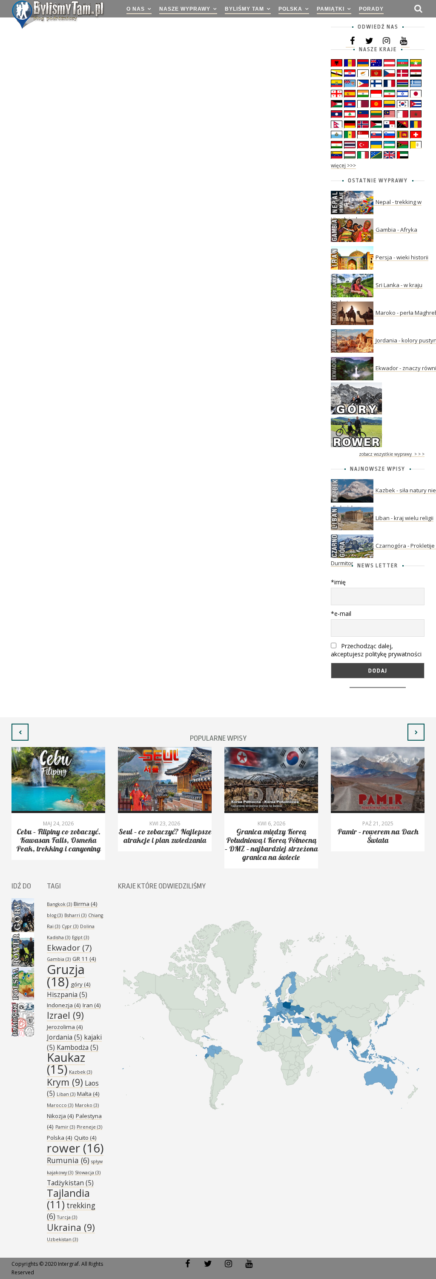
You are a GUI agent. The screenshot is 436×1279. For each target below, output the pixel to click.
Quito (85, 1137)
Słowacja (87, 1173)
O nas (135, 9)
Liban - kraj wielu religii (404, 518)
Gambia (59, 959)
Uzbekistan (62, 1239)
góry (81, 984)
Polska (290, 9)
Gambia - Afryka (396, 229)
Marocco (60, 1105)
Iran (92, 1005)
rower (75, 1148)
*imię (338, 582)
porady (371, 9)
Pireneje (89, 1127)
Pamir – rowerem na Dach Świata (378, 836)
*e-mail (341, 613)
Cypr (70, 926)
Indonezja (64, 1005)
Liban (66, 1094)
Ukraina (71, 1227)
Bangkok (59, 904)
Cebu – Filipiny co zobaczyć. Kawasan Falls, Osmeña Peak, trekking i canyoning (58, 840)
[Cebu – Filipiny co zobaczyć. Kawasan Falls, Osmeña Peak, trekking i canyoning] (58, 780)
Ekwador (69, 947)
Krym (65, 1082)
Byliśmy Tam (244, 9)
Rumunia (68, 1160)
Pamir (65, 1127)
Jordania (64, 1037)
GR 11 (84, 959)
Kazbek (80, 1072)
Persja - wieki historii (402, 257)
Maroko (87, 1105)
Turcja (67, 1217)
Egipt (80, 937)
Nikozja (60, 1116)
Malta (88, 1094)
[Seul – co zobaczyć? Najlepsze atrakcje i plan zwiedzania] (165, 780)
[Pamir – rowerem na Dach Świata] (378, 780)
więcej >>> (343, 165)
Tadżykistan (70, 1182)
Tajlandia (68, 1198)
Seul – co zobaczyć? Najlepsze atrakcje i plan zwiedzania (165, 836)
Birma (86, 904)
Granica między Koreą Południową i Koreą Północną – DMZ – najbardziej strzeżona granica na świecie (271, 845)
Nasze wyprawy (184, 9)
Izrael (65, 1015)
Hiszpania (67, 994)
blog (55, 915)
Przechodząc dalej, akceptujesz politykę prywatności (376, 650)
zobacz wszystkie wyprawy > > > (392, 454)
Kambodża (77, 1047)
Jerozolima (65, 1027)
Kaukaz (66, 1063)
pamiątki (330, 9)
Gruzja (66, 975)
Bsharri (75, 915)
